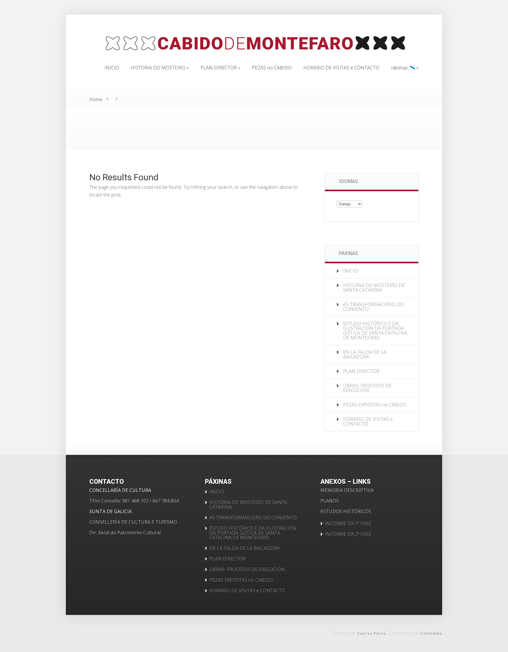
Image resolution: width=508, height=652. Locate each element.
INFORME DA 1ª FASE (348, 523)
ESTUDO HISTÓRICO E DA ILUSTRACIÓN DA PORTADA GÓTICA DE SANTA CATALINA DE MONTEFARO (375, 330)
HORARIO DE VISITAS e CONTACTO (368, 421)
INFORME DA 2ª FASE (348, 534)
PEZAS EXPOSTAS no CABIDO (375, 404)
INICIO (350, 271)
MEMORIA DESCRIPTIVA (347, 490)
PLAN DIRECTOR (361, 371)
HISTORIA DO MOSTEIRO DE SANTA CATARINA (374, 287)
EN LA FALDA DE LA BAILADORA (364, 354)
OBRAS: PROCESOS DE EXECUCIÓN (367, 387)
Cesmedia (431, 633)
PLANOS (329, 501)
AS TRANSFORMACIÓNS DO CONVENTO (373, 306)
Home (95, 99)
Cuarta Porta (371, 633)
